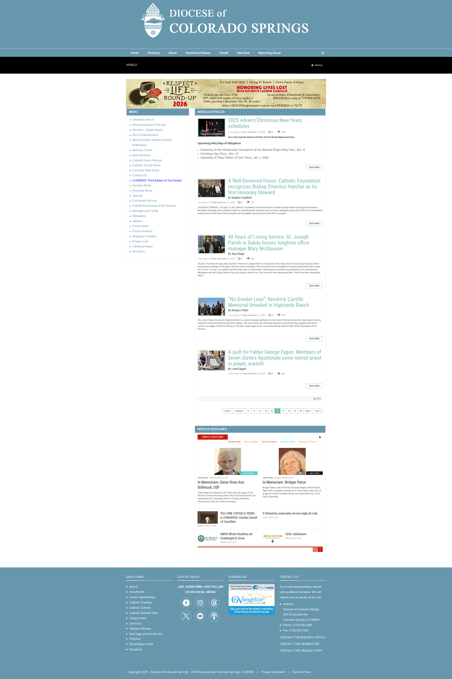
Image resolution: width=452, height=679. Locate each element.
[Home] (312, 65)
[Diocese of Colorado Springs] (226, 19)
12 (254, 411)
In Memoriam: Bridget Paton (284, 482)
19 (295, 411)
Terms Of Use (301, 672)
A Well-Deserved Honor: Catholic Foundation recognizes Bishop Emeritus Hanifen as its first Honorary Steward (211, 188)
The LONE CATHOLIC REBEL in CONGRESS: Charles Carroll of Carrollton (238, 517)
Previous (239, 411)
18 (289, 411)
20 (301, 411)
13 (260, 411)
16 (277, 411)
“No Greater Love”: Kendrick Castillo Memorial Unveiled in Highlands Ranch (211, 306)
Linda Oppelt (234, 132)
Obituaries (314, 473)
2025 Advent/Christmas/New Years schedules (211, 127)
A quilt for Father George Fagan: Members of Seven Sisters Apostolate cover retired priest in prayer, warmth (211, 360)
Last (317, 411)
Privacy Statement (273, 672)
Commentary (248, 473)
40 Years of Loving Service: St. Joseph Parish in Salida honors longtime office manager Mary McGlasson (211, 244)
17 (283, 411)
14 (266, 411)
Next (307, 411)
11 (248, 411)
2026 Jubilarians (295, 534)
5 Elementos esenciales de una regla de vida (290, 513)
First (228, 411)
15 (271, 411)
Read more (314, 167)
